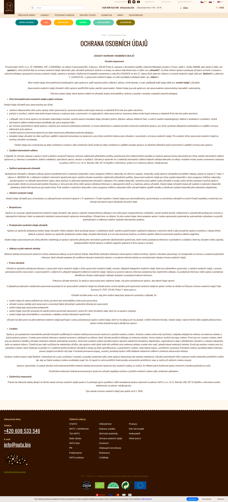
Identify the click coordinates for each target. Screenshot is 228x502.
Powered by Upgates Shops (122, 476)
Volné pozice (135, 438)
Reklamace (104, 453)
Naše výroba (75, 438)
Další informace (146, 499)
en (221, 2)
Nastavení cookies (105, 476)
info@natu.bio (127, 8)
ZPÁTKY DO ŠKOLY (26, 22)
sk (213, 2)
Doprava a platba (107, 429)
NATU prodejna (76, 457)
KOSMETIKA (106, 15)
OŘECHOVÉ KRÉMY (26, 15)
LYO (46, 22)
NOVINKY (83, 22)
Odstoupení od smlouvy (110, 448)
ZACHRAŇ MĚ (125, 22)
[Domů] (9, 6)
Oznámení (104, 443)
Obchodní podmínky (108, 433)
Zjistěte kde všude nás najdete (15, 472)
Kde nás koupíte (136, 429)
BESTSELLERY (63, 22)
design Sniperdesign (140, 476)
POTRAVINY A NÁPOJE (64, 15)
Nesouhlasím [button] (207, 499)
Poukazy (133, 424)
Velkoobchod (105, 424)
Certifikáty (103, 457)
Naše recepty (185, 2)
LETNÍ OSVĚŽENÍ (103, 22)
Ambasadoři (134, 433)
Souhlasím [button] (192, 499)
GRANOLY (45, 15)
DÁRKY (120, 15)
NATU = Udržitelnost (79, 429)
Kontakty (150, 2)
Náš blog (166, 2)
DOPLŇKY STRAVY (88, 15)
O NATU (73, 424)
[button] (218, 7)
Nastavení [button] (220, 499)
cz (205, 2)
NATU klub (74, 443)
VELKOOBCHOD (136, 15)
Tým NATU (74, 433)
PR (70, 448)
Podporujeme (75, 453)
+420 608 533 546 (110, 8)
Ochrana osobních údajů (110, 438)
